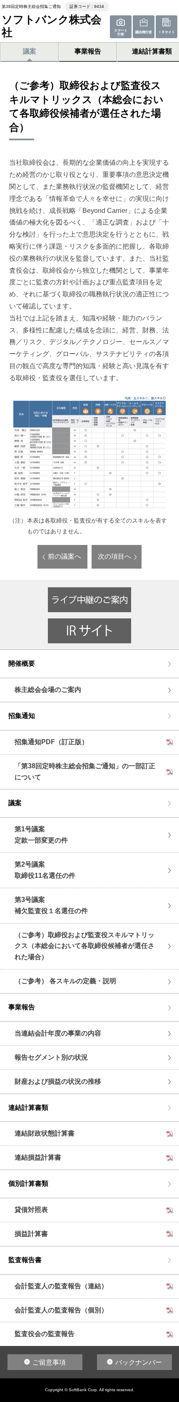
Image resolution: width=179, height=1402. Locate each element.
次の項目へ (114, 556)
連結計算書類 (28, 1107)
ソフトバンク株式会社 (52, 26)
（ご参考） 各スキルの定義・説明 (65, 980)
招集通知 (21, 715)
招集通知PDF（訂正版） (51, 741)
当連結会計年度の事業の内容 (58, 1033)
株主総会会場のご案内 (48, 689)
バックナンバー (138, 1362)
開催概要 (21, 663)
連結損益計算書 (38, 1157)
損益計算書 (31, 1233)
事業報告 (88, 51)
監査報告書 (25, 1259)
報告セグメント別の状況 (51, 1057)
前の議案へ (64, 556)
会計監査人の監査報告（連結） (61, 1286)
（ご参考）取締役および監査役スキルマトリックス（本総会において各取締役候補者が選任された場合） (84, 946)
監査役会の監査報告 (45, 1333)
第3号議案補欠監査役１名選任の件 (51, 905)
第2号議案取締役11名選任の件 (45, 870)
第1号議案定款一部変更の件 (41, 835)
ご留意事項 (49, 1362)
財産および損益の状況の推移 (58, 1081)
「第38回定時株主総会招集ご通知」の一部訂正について (85, 771)
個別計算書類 (28, 1183)
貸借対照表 (31, 1209)
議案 (29, 51)
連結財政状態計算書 (45, 1133)
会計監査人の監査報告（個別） (61, 1310)
